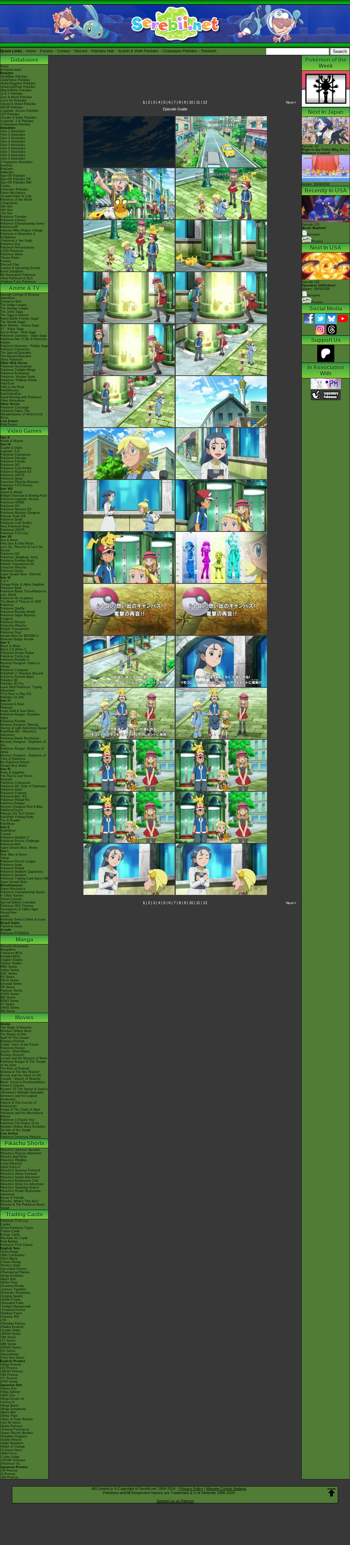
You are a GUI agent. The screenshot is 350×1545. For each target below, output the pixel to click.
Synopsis (313, 295)
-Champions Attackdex (16, 162)
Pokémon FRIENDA (14, 933)
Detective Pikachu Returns (19, 482)
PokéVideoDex (10, 393)
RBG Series (8, 966)
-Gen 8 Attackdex (12, 155)
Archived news (10, 69)
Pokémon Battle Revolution (19, 738)
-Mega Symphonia (13, 1409)
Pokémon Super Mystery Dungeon (18, 617)
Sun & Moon (9, 540)
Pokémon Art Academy (16, 598)
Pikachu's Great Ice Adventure (22, 1184)
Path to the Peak (12, 387)
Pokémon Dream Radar (17, 653)
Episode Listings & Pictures (19, 294)
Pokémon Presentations (17, 247)
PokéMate (7, 823)
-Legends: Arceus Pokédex (19, 110)
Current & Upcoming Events (20, 268)
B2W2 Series (9, 1001)
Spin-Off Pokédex (12, 175)
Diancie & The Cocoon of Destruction (18, 1104)
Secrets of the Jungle (15, 1130)
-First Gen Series (12, 1357)
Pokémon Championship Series (22, 223)
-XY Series (7, 1340)
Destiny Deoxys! (12, 1055)
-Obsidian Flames (12, 1323)
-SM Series (8, 1337)
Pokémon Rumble (13, 721)
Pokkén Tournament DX (17, 564)
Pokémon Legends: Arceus (19, 499)
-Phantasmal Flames (15, 1272)
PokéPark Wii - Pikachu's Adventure (18, 733)
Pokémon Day (10, 244)
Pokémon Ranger (12, 803)
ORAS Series (9, 1007)
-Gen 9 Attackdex (12, 158)
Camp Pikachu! (11, 1163)
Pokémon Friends (12, 461)
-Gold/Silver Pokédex (15, 80)
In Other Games (11, 895)
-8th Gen (6, 210)
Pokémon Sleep (11, 478)
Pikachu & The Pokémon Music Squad (22, 1206)
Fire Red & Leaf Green (16, 776)
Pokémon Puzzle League (18, 861)
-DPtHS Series (10, 1347)
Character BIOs (11, 953)
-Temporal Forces (12, 1310)
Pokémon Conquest (14, 670)
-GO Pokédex (9, 114)
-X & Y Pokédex (11, 93)
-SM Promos (9, 1374)
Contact (63, 51)
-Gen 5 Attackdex (12, 145)
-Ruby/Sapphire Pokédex (18, 83)
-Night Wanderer (12, 1443)
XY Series (7, 1004)
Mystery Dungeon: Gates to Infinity (20, 664)
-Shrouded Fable (12, 1303)
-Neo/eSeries (9, 1354)
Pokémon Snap (11, 864)
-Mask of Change (12, 1446)
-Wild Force (8, 1453)
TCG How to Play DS (15, 694)
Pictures (317, 241)
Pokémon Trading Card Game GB (24, 878)
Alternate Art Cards (14, 1238)
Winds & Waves (11, 441)
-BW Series (8, 1344)
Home (31, 51)
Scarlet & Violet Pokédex (138, 51)
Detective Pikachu (13, 567)
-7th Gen (6, 213)
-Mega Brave (9, 1405)
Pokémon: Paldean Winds (18, 380)
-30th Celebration (12, 1255)
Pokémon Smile (11, 519)
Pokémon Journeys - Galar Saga (23, 335)
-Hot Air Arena (10, 1422)
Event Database (11, 271)
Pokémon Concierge (14, 407)
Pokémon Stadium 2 (14, 837)
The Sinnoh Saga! (13, 322)
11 (198, 102)
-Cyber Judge (9, 1457)
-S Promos (7, 1474)
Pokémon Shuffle (12, 608)
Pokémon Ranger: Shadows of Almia (22, 750)
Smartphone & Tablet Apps (19, 909)
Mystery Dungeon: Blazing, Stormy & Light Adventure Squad (23, 726)
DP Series (7, 987)
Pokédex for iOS (12, 697)
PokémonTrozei (11, 810)
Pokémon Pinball (12, 868)
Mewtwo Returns (12, 1041)
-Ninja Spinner (10, 1392)
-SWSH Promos (11, 1371)
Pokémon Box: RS (13, 796)
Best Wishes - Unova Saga (19, 325)
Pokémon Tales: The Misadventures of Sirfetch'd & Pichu (21, 414)
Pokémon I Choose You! (17, 1119)
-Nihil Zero (7, 1395)
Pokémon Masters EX (15, 471)
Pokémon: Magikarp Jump (19, 557)
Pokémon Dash (11, 789)
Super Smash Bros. (14, 882)
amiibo (5, 916)
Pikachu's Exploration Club (19, 1180)
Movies (24, 1017)
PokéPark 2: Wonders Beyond (21, 673)
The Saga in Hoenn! (14, 315)
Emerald (6, 779)
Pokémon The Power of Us (19, 1123)
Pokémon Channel (13, 793)
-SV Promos (8, 1368)
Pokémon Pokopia (13, 458)
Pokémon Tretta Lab (14, 656)
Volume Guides (11, 963)
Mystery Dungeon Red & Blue (21, 806)
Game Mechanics (12, 192)
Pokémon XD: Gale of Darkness (23, 786)
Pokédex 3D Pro (12, 683)
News (4, 66)
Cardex (5, 186)
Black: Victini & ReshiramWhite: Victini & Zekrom (23, 1083)
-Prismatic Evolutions (15, 1292)
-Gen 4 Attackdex (12, 141)
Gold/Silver (8, 830)
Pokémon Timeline (13, 216)
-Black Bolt (8, 1279)
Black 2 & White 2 (13, 649)
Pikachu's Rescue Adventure (20, 1153)
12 (205, 102)
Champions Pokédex (180, 51)
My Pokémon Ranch (14, 762)
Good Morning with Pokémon (20, 397)
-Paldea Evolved (11, 1327)
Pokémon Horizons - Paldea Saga (24, 346)
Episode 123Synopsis (314, 229)
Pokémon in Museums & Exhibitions (17, 235)
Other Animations (12, 400)
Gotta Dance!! (10, 1167)
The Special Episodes (15, 352)
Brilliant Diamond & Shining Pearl (23, 495)
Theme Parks (9, 257)
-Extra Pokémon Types (16, 1228)
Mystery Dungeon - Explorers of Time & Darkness (23, 757)
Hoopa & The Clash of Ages (20, 1109)
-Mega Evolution (11, 1275)
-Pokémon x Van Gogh (16, 240)
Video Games (24, 431)
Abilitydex (7, 172)
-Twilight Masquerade (15, 1306)
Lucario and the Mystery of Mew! (24, 1058)
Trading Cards (24, 1214)
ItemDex (6, 165)
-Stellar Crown (10, 1299)
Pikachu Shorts (24, 1143)
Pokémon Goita (11, 926)
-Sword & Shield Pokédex (18, 104)
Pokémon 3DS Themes (16, 906)
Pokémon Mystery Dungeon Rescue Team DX (20, 514)
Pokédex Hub (102, 51)
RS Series (7, 977)
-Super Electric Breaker (16, 1433)
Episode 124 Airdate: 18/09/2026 (319, 285)
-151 (3, 1320)
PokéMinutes (9, 390)
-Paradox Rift (9, 1316)
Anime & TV (24, 288)
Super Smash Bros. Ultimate (20, 574)
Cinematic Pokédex (14, 189)
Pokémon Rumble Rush (17, 560)
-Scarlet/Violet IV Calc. (16, 196)
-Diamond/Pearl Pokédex (18, 87)
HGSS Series (9, 994)
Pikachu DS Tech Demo (17, 813)
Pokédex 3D (9, 680)
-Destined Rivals (12, 1286)
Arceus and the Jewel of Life (20, 1075)
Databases (24, 60)
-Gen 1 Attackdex (12, 131)
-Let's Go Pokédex (13, 100)
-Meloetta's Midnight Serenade (21, 1092)
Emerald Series (11, 983)
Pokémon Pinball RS (14, 800)
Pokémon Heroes (12, 1048)
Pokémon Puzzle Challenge (19, 841)
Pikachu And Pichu (13, 1156)
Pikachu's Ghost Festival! (18, 1173)
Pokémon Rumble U (14, 659)
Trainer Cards (10, 1231)
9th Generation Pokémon (18, 275)
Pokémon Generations (16, 366)
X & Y (4, 581)
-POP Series (9, 1381)
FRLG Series (9, 980)
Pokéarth (208, 51)
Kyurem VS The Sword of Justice (24, 1089)
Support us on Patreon (175, 1501)
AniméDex (7, 298)
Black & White (10, 646)
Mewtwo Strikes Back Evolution (22, 1126)
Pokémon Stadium (13, 875)
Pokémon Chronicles (15, 349)
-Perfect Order (10, 1265)
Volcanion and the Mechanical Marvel (21, 1114)
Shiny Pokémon (11, 359)
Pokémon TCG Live (14, 533)
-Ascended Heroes (13, 1269)
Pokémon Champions (15, 454)
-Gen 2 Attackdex (12, 134)
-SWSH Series (10, 1333)
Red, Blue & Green (13, 854)
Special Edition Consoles (18, 902)
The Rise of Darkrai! (14, 1068)
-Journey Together (13, 1289)
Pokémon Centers (13, 220)
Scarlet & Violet (11, 447)
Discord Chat (9, 264)
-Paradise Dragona (13, 1436)
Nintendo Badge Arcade (17, 639)
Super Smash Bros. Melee (19, 847)
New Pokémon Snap (14, 526)
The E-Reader (10, 820)
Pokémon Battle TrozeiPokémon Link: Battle (23, 593)
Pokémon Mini (10, 844)
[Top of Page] (331, 1493)
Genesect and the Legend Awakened (18, 1097)
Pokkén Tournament (14, 629)
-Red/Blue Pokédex (14, 76)
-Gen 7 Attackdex (12, 151)
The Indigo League (13, 305)
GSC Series (8, 973)
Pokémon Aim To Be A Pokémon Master (23, 340)
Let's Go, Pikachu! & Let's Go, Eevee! (22, 548)
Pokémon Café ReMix (16, 468)
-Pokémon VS (10, 1463)
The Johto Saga (11, 311)
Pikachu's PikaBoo (13, 1160)
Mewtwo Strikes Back (15, 1031)
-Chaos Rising (10, 1262)
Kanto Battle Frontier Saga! (19, 318)
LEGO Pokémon (11, 251)
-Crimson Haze (11, 1450)
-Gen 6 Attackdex (12, 148)
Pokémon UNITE (12, 475)
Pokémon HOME (12, 502)
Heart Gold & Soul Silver (17, 711)
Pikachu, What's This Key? (19, 1201)
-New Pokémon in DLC (16, 278)
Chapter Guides (11, 960)
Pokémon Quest (11, 571)
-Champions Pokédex (15, 124)
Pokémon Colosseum (15, 782)
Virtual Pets (8, 912)
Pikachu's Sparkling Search (19, 1187)
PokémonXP (9, 227)
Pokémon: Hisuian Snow (17, 376)
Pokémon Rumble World (17, 612)
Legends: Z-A (9, 451)
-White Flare (9, 1282)
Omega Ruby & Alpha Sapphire (22, 584)
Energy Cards (10, 1234)
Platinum (6, 707)
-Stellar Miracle (11, 1439)
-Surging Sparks (11, 1296)
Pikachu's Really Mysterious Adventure (20, 1192)
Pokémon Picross (12, 622)
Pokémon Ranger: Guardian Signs (20, 716)
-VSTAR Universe (12, 1460)
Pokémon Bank (11, 588)
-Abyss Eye (8, 1388)
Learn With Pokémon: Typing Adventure (21, 688)
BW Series (7, 997)
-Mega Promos (10, 1364)
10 (191, 102)
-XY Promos (8, 1378)
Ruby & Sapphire (12, 772)
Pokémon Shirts (11, 254)
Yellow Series (9, 970)
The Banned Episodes (15, 356)
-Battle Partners (11, 1426)
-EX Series (7, 1351)
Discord (80, 51)
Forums (46, 51)
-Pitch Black (8, 1258)
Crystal (5, 834)
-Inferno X (7, 1402)
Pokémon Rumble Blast (17, 677)
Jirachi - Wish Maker (15, 1051)
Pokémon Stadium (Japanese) (21, 871)
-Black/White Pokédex (16, 90)
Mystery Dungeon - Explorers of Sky (23, 743)
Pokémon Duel (10, 632)
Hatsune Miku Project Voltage (21, 230)
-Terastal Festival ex (14, 1429)
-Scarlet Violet (10, 1330)
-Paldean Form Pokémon (18, 281)
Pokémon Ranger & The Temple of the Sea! (23, 1063)
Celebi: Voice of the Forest (19, 1044)
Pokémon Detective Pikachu (20, 1137)
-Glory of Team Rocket (16, 1419)
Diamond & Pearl (12, 704)
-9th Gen (6, 206)
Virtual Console (11, 899)
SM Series (7, 1011)
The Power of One (13, 1034)
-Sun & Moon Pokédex (16, 97)
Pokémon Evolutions (14, 373)
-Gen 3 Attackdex (12, 138)
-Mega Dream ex (12, 1398)
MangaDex (8, 949)
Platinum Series (11, 990)
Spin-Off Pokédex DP (15, 179)
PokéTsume (8, 424)
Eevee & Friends (12, 1197)
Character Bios (11, 301)
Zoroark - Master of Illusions (20, 1078)
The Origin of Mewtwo (16, 1027)
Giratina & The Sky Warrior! (20, 1072)
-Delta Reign (9, 1251)
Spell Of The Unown (14, 1037)
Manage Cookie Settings (226, 1489)
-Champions (8, 203)
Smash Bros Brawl (13, 765)
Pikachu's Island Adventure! (20, 1177)
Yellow (4, 858)
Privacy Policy (191, 1489)
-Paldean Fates (11, 1313)
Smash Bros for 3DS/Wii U (19, 635)
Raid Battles (9, 1241)
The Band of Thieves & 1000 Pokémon (20, 603)
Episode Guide (175, 109)
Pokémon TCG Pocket (16, 485)
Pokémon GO (9, 465)
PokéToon (7, 383)
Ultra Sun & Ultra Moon (16, 543)
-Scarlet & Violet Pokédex (18, 117)
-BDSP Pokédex (11, 107)
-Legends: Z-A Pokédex (17, 121)
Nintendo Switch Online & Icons (22, 919)
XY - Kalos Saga (12, 329)
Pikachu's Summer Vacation (20, 1150)
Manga (24, 939)
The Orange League (14, 308)
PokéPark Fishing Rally (16, 817)
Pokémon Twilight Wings (18, 370)
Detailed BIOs (10, 956)
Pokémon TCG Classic (16, 1245)
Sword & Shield (11, 492)
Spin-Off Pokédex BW (15, 182)
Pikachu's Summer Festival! (20, 1170)
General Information (14, 946)
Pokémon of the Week (16, 199)
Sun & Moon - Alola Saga (18, 332)
